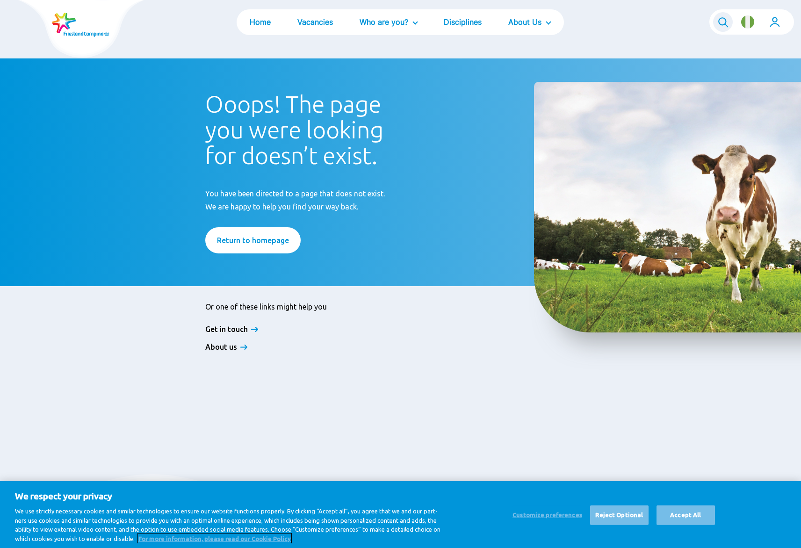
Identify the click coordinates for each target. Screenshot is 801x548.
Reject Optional (619, 515)
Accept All (685, 515)
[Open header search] (723, 22)
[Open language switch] (748, 22)
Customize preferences (547, 515)
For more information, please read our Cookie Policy (214, 538)
